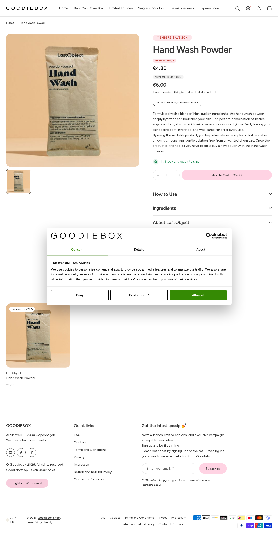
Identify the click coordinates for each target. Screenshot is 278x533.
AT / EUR (13, 520)
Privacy (79, 457)
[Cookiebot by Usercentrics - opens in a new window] (209, 236)
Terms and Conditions (90, 450)
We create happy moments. (26, 440)
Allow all (198, 295)
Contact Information (89, 479)
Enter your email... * (160, 468)
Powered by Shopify (40, 522)
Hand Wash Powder (192, 49)
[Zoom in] (72, 100)
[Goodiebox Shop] (26, 8)
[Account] (258, 8)
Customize (136, 295)
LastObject (13, 373)
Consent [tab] (77, 249)
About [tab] (200, 249)
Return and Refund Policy (93, 472)
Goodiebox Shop (49, 517)
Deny (80, 295)
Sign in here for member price (178, 102)
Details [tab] (139, 249)
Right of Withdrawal (27, 483)
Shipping (179, 92)
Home (10, 23)
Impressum (82, 464)
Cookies (80, 442)
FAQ (77, 435)
